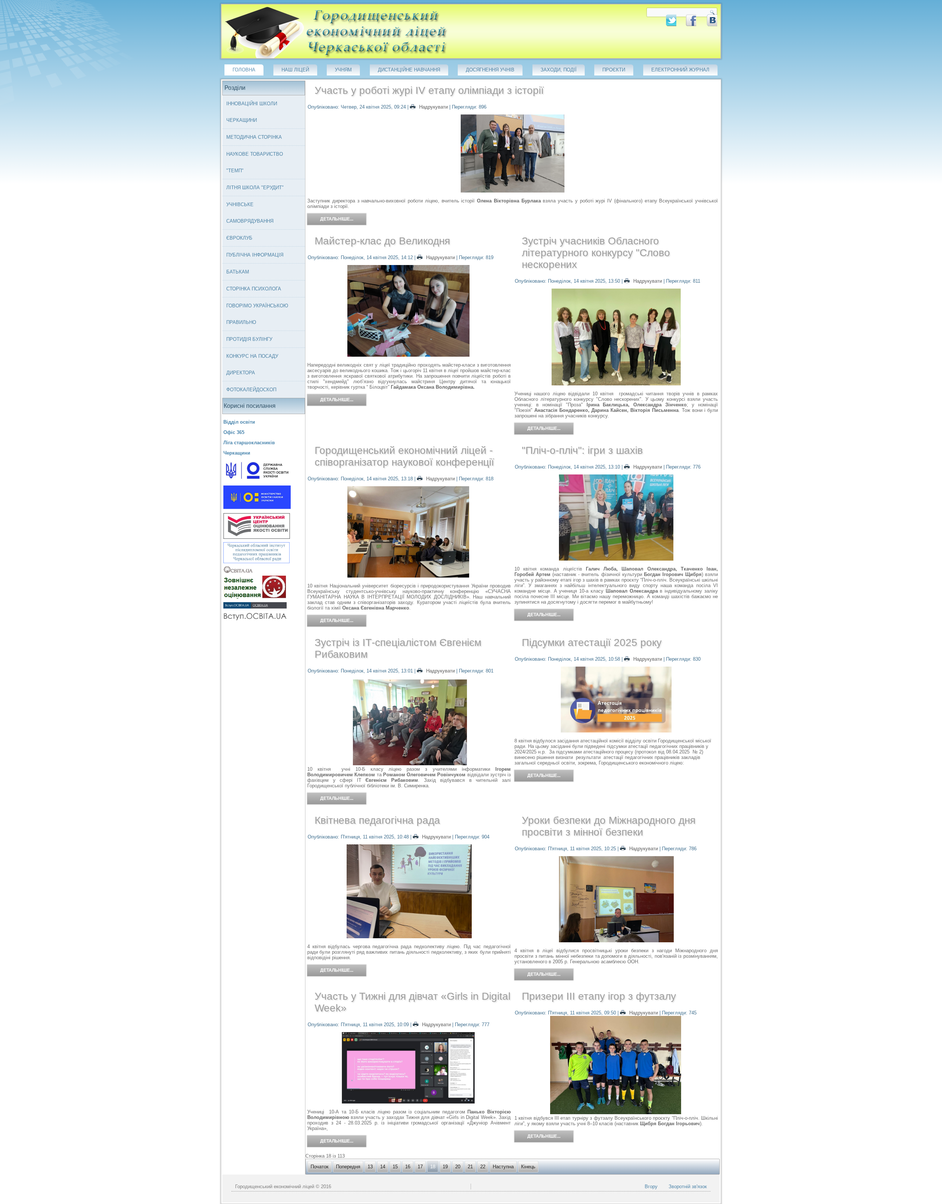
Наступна (503, 1166)
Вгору (651, 1186)
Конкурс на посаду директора (252, 364)
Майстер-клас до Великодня (382, 241)
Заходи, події (559, 70)
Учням (343, 70)
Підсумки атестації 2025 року (592, 642)
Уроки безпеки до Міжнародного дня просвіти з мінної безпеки (608, 826)
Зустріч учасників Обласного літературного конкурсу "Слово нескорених (596, 252)
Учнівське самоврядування (249, 213)
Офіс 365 (233, 432)
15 (395, 1166)
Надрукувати (433, 107)
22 (482, 1166)
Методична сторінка (254, 137)
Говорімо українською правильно (257, 314)
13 (370, 1166)
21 (470, 1166)
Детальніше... (336, 219)
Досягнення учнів (490, 70)
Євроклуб (239, 238)
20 (457, 1166)
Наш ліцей (295, 70)
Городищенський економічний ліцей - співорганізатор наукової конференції (404, 456)
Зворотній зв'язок (688, 1186)
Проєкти (613, 70)
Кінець (528, 1166)
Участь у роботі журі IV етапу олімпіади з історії (429, 90)
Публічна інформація (254, 255)
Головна (244, 70)
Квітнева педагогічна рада (377, 820)
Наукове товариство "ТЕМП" (254, 162)
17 (420, 1166)
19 (445, 1166)
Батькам (237, 272)
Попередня (348, 1166)
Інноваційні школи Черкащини (251, 112)
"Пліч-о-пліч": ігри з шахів (582, 450)
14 (382, 1166)
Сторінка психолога (253, 289)
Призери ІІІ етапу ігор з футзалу (599, 996)
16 (407, 1166)
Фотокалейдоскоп (251, 389)
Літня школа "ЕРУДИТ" (255, 187)
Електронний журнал (680, 70)
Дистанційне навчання (409, 70)
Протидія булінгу (249, 339)
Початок (320, 1166)
